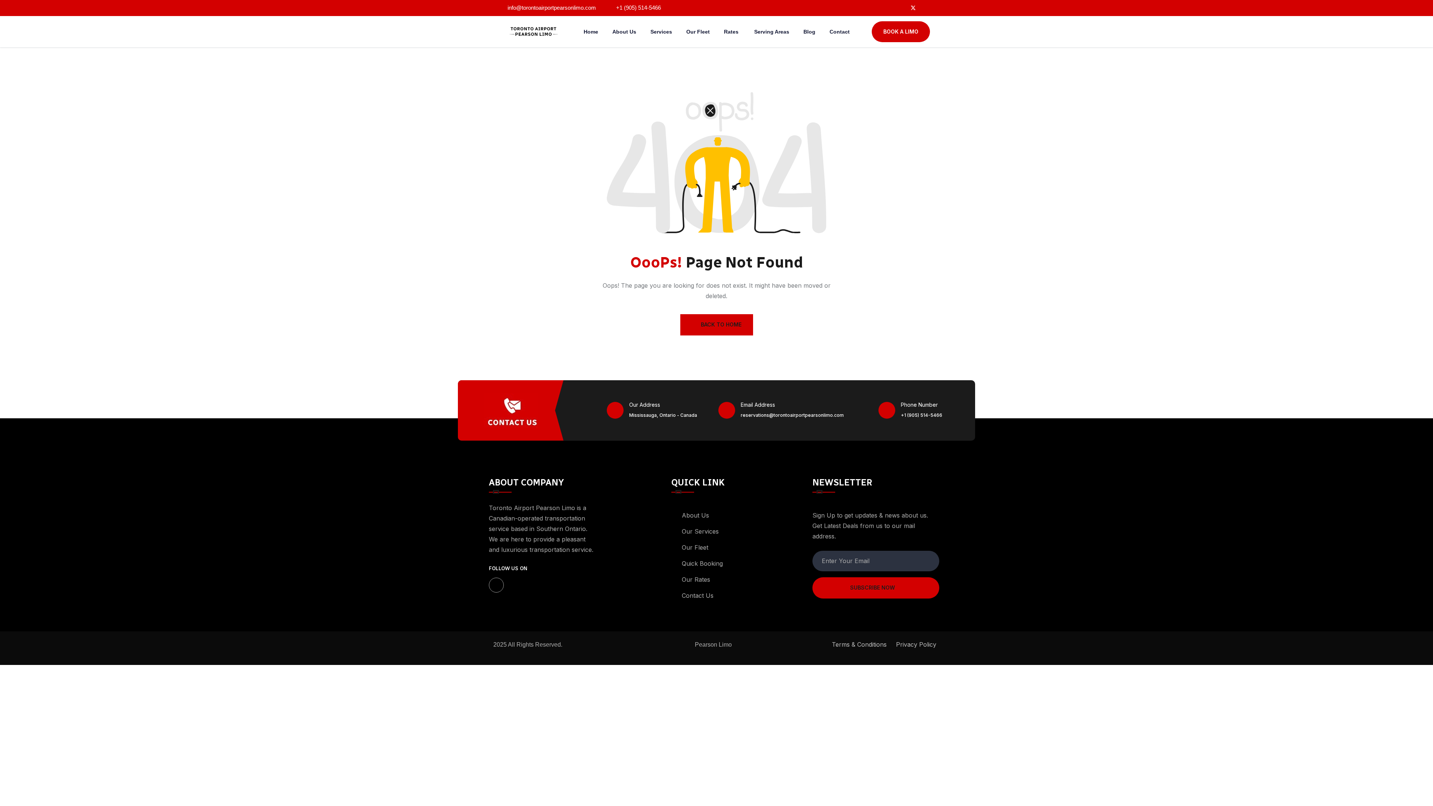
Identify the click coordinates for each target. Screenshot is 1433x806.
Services (661, 32)
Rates (732, 32)
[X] (913, 7)
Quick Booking (702, 563)
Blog (809, 32)
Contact (840, 32)
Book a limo (900, 31)
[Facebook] (899, 7)
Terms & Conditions (859, 644)
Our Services (700, 531)
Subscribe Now (872, 587)
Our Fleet (698, 32)
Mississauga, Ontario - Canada (663, 415)
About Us (624, 32)
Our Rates (697, 579)
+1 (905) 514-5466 (921, 415)
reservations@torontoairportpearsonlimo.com (792, 415)
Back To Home (721, 324)
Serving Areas (771, 32)
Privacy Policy (916, 644)
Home (591, 32)
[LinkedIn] (927, 7)
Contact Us (698, 595)
